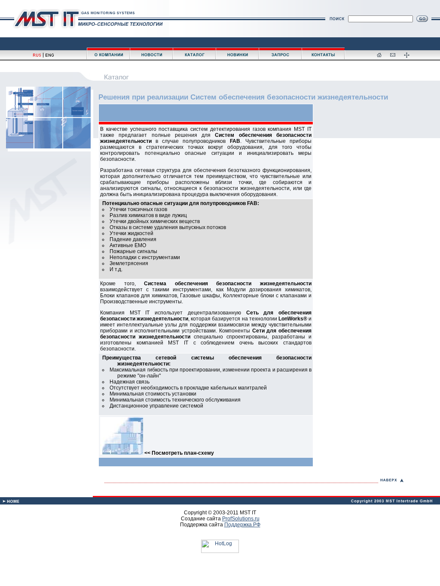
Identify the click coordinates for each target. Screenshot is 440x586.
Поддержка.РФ (242, 525)
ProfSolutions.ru (241, 519)
